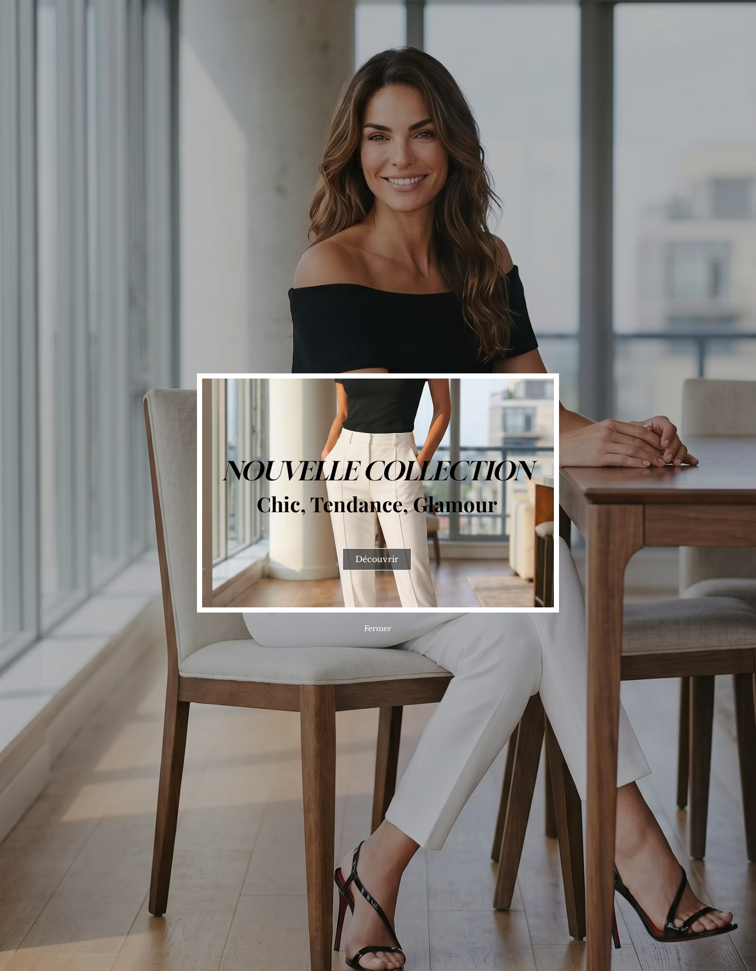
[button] (378, 628)
